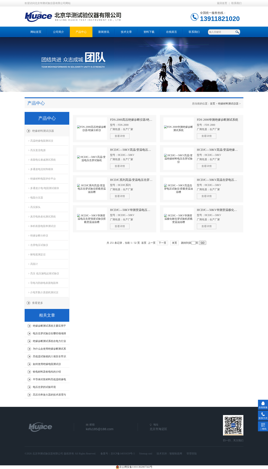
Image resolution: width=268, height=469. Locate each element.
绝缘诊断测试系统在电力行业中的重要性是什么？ (49, 342)
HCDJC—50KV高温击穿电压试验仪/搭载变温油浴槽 (218, 179)
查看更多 (37, 302)
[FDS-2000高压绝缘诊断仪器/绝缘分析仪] (91, 128)
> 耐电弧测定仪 (37, 254)
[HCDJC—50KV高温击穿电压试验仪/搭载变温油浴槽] (178, 189)
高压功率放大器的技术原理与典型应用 (49, 395)
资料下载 (148, 31)
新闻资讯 (103, 31)
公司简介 (58, 31)
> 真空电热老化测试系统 (42, 216)
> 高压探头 (34, 207)
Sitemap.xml (145, 453)
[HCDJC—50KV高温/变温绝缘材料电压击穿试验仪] (178, 158)
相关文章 (47, 315)
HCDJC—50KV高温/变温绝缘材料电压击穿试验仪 (218, 149)
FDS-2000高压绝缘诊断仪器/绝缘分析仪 (131, 119)
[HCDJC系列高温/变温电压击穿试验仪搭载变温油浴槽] (91, 189)
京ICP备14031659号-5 (123, 453)
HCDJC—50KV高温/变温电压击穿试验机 (131, 149)
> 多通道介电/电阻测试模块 (43, 188)
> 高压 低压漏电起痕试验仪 (43, 273)
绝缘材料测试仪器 (228, 103)
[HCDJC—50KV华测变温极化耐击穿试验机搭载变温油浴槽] (178, 219)
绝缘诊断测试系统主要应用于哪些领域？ (49, 326)
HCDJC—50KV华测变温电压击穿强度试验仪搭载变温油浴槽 (131, 209)
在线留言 (171, 31)
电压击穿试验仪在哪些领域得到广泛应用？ (49, 334)
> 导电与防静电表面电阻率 (43, 283)
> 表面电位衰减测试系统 (42, 159)
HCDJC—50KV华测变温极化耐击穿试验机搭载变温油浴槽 (218, 209)
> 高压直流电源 (37, 150)
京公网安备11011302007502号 (135, 467)
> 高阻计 (33, 264)
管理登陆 (192, 453)
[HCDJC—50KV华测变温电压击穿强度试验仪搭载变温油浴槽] (91, 219)
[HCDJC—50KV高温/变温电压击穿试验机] (91, 158)
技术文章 (126, 31)
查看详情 (120, 136)
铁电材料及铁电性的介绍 (47, 371)
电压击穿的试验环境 (44, 387)
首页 (212, 103)
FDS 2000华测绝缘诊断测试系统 (217, 119)
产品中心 (81, 31)
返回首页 (222, 3)
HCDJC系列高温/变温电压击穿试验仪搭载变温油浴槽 (131, 179)
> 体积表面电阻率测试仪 (42, 226)
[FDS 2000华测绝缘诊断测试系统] (178, 128)
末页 (174, 243)
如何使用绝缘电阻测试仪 (47, 364)
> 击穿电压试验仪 (38, 245)
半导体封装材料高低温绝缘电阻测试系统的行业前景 (49, 380)
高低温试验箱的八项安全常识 (49, 356)
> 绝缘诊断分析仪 (38, 235)
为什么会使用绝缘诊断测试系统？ (49, 349)
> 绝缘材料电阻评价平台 (42, 178)
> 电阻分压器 (35, 197)
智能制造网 (175, 453)
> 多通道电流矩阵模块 (40, 169)
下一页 (162, 243)
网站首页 (35, 31)
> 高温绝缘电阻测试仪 (40, 140)
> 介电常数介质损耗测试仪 (43, 292)
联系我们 (236, 3)
